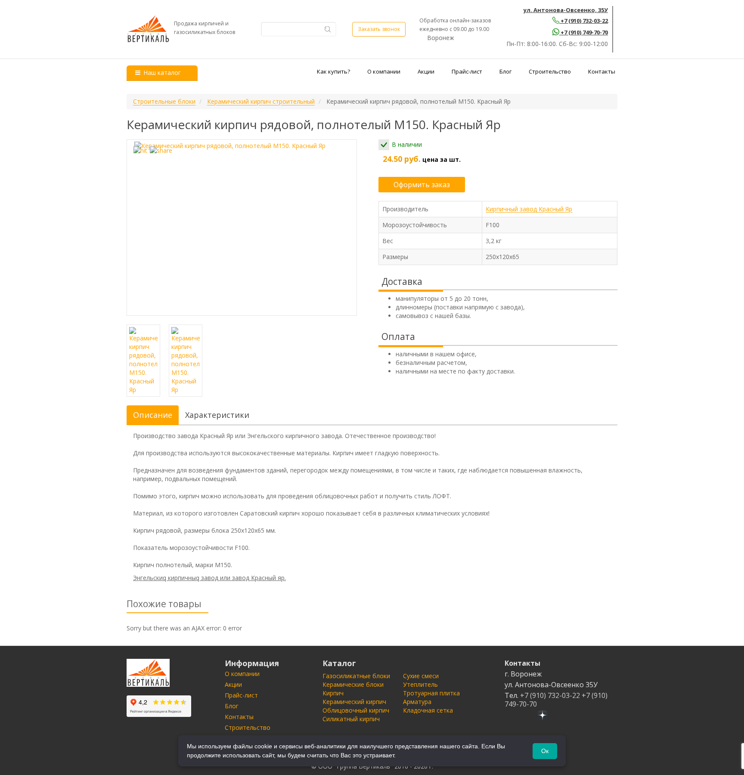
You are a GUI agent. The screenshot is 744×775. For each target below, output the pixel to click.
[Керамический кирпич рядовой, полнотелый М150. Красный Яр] (242, 227)
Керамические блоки (353, 684)
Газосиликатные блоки (356, 676)
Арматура (417, 702)
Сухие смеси (421, 676)
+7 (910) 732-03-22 (584, 21)
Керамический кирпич (354, 702)
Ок (545, 750)
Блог (505, 71)
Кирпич (333, 693)
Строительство (550, 71)
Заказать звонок (379, 29)
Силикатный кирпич (351, 719)
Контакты (601, 71)
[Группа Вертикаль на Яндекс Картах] (159, 706)
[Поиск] (328, 29)
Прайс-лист (467, 71)
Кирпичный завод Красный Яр (529, 209)
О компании (383, 71)
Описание (152, 415)
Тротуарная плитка (431, 693)
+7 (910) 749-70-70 (584, 32)
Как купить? (333, 71)
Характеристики (217, 415)
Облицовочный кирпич (355, 710)
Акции (426, 71)
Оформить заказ (422, 184)
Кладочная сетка (428, 710)
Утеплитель (420, 684)
